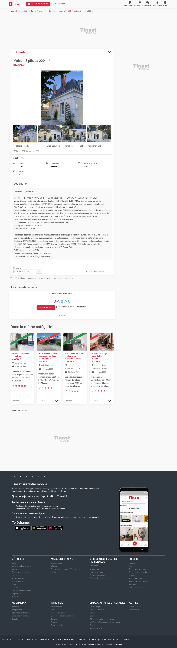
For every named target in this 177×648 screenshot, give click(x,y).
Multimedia (19, 602)
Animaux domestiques (137, 569)
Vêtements (94, 566)
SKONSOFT (107, 644)
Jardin (53, 572)
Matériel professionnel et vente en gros (105, 622)
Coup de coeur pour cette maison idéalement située (74, 355)
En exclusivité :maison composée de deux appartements (49, 355)
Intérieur (54, 566)
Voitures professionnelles (21, 566)
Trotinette (16, 597)
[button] (165, 4)
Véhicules (18, 559)
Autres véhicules (18, 578)
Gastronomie (134, 610)
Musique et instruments (138, 581)
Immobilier (23, 11)
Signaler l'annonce (96, 271)
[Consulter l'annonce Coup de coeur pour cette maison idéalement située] (75, 341)
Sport (131, 566)
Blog (24, 640)
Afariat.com (118, 644)
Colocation (55, 622)
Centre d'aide (33, 640)
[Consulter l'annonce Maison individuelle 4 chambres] (22, 341)
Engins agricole (17, 581)
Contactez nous (122, 640)
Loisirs (133, 559)
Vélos (14, 585)
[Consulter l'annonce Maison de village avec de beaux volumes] (102, 341)
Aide (4, 640)
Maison (53, 610)
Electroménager (57, 563)
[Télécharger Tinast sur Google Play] (39, 528)
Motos (14, 569)
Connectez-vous (45, 307)
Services (93, 613)
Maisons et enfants (63, 559)
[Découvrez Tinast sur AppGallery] (55, 528)
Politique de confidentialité (63, 640)
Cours (92, 616)
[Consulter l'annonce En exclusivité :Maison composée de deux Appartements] (49, 341)
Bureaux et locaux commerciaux (63, 616)
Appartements (56, 607)
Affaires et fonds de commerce (102, 619)
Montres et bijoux (96, 572)
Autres (133, 602)
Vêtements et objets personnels (103, 560)
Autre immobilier (57, 625)
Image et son (17, 610)
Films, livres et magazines (138, 572)
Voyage (132, 575)
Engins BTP (16, 594)
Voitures (15, 563)
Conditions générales (87, 640)
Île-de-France (37, 11)
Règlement (45, 640)
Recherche (20, 52)
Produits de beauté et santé (100, 578)
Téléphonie (16, 607)
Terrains (54, 619)
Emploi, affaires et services (107, 602)
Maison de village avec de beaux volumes (99, 355)
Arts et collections (136, 578)
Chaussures (94, 569)
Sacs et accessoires (97, 575)
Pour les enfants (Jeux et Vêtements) (65, 569)
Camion (15, 588)
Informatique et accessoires (22, 613)
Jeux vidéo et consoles (20, 616)
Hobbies (132, 563)
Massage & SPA (96, 628)
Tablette (15, 619)
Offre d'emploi (95, 607)
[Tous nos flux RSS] (44, 476)
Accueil (13, 11)
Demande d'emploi (97, 610)
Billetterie (132, 585)
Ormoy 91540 (65, 11)
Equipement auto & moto (21, 572)
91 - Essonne (51, 11)
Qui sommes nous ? (106, 640)
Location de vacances (59, 613)
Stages (92, 625)
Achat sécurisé (14, 640)
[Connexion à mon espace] (109, 52)
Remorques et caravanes (21, 591)
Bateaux (15, 575)
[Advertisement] (82, 31)
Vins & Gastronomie (136, 588)
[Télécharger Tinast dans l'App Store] (22, 528)
